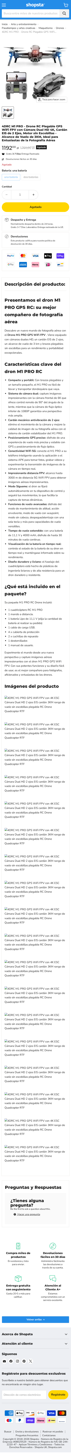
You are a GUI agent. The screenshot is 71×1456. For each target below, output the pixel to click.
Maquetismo (46, 28)
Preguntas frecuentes (27, 1435)
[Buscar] (64, 13)
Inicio (5, 24)
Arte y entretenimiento (23, 24)
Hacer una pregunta (28, 1214)
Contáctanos (49, 1435)
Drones (60, 28)
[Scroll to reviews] (35, 144)
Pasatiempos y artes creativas (18, 28)
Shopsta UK (41, 1447)
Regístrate (58, 1395)
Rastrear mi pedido (53, 1431)
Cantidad (7, 186)
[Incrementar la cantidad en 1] (33, 194)
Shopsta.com (55, 1447)
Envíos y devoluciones (27, 1431)
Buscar (7, 1431)
